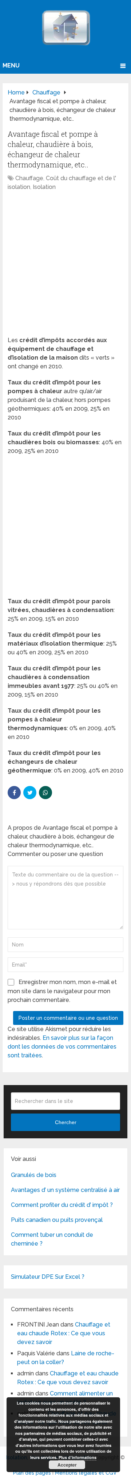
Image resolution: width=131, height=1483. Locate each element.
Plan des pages (32, 1473)
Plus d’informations (77, 1457)
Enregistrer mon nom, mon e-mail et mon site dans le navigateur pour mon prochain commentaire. (62, 991)
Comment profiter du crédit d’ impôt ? (62, 1204)
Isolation (44, 186)
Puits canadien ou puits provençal (57, 1219)
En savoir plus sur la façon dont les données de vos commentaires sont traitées (62, 1046)
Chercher (65, 1122)
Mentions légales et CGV (86, 1473)
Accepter (67, 1464)
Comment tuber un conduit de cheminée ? (52, 1239)
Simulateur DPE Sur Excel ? (47, 1276)
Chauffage (29, 178)
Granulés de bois (33, 1175)
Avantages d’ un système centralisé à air (65, 1189)
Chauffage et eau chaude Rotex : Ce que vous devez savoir (63, 1333)
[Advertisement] (65, 267)
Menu (11, 65)
